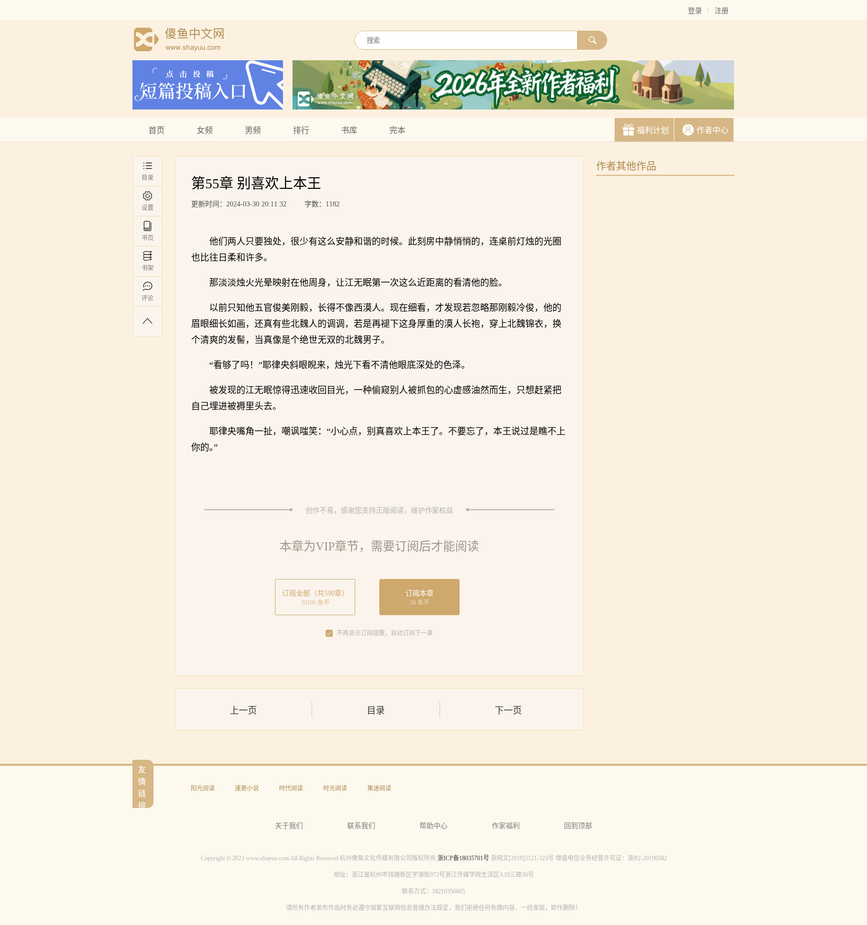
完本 (397, 130)
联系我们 (361, 826)
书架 (147, 268)
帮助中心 (433, 826)
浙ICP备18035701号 (463, 858)
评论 (147, 298)
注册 (721, 11)
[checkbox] (329, 633)
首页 (157, 130)
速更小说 (247, 788)
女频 (205, 130)
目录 (147, 177)
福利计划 (653, 130)
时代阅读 (291, 788)
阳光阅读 (203, 788)
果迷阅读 (379, 788)
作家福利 (506, 826)
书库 (349, 130)
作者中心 (712, 130)
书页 (147, 238)
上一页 (243, 711)
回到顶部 (578, 826)
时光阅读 (335, 788)
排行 (301, 130)
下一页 (508, 711)
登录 (695, 11)
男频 (253, 130)
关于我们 (289, 826)
